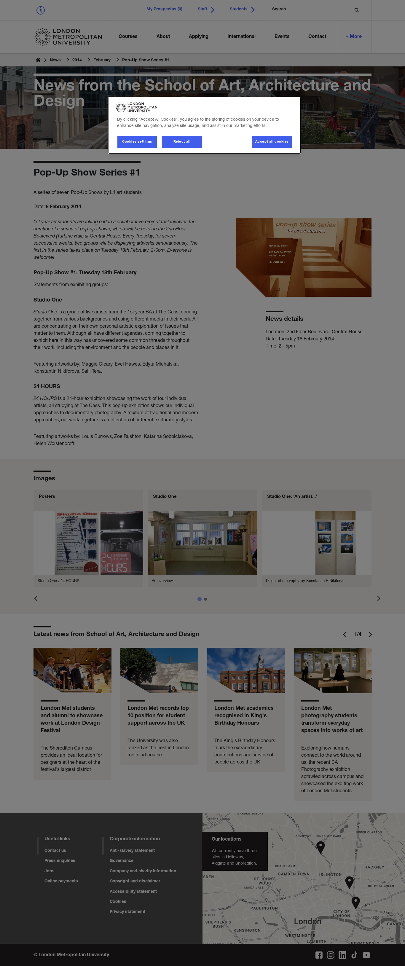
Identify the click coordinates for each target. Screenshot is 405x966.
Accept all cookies (272, 142)
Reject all (182, 142)
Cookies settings (137, 142)
